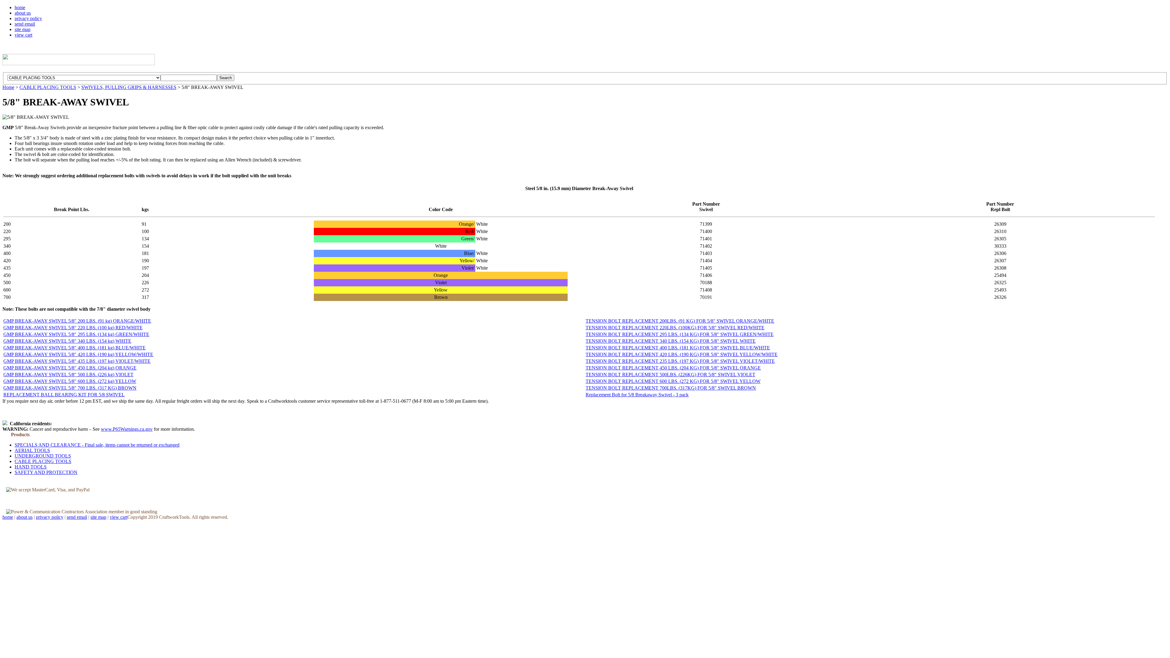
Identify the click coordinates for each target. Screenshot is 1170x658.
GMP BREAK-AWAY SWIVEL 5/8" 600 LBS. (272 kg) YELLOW (69, 381)
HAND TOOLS (31, 466)
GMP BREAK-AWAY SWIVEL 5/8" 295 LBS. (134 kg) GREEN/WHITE (76, 334)
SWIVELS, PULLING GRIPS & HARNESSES (128, 87)
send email (25, 24)
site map (22, 29)
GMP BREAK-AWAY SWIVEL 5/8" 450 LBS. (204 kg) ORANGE (69, 367)
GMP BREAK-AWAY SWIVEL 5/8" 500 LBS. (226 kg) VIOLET (68, 374)
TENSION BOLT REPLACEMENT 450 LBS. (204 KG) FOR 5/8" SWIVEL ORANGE (673, 367)
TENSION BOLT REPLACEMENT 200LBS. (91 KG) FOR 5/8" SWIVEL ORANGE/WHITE (680, 321)
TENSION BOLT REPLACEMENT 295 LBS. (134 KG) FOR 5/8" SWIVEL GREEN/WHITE (680, 334)
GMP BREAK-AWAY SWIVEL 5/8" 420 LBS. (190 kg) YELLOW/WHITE (78, 354)
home (20, 7)
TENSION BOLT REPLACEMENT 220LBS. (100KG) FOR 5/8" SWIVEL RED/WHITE (675, 327)
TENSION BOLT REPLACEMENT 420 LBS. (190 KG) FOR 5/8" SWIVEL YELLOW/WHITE (682, 354)
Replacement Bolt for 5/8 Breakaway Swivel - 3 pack (637, 394)
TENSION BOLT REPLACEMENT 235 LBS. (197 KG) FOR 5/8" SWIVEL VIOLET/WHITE (680, 361)
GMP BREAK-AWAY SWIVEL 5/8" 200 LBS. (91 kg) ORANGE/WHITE (77, 321)
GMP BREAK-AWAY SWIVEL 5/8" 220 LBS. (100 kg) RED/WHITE (73, 327)
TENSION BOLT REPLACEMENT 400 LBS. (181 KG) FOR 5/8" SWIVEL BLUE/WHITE (678, 347)
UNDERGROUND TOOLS (43, 455)
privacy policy (28, 18)
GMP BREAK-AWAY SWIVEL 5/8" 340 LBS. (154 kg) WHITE (67, 341)
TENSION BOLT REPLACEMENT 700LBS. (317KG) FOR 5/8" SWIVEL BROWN (671, 388)
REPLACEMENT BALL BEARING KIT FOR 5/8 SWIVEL (64, 394)
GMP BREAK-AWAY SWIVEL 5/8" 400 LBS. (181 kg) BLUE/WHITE (74, 347)
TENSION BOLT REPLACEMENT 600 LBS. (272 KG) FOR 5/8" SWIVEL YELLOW (673, 381)
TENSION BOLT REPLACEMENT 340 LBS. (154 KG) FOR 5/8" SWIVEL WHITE (671, 341)
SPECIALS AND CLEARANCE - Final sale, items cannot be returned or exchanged (97, 445)
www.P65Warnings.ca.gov (127, 429)
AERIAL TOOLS (32, 450)
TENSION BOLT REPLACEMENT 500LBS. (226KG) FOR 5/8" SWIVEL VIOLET (670, 374)
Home (8, 87)
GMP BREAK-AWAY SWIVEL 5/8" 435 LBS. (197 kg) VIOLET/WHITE (77, 361)
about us (23, 13)
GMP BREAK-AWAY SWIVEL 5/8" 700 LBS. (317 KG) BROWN (69, 388)
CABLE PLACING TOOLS (48, 87)
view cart (23, 34)
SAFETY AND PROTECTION (46, 472)
